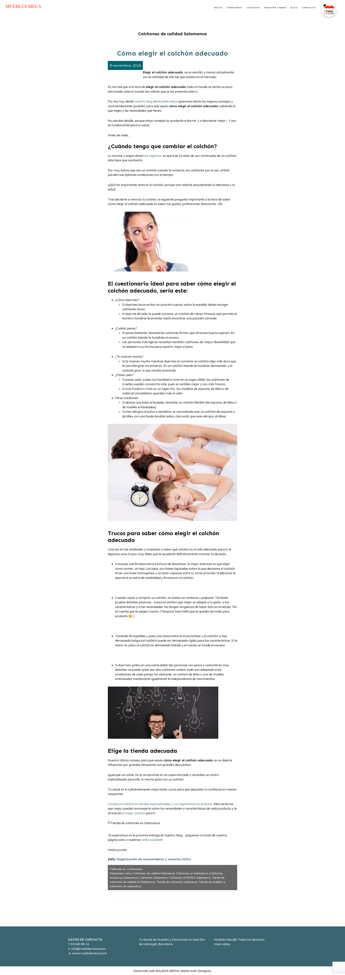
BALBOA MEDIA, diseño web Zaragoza (183, 971)
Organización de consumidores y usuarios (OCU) (153, 859)
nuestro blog (143, 101)
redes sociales (151, 840)
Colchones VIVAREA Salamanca (189, 877)
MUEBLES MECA (23, 6)
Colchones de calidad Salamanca (154, 873)
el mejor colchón (133, 813)
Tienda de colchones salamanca (176, 882)
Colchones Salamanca (153, 877)
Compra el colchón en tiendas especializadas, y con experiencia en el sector (160, 804)
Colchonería (134, 869)
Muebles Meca (168, 101)
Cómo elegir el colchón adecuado (172, 53)
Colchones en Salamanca (192, 873)
